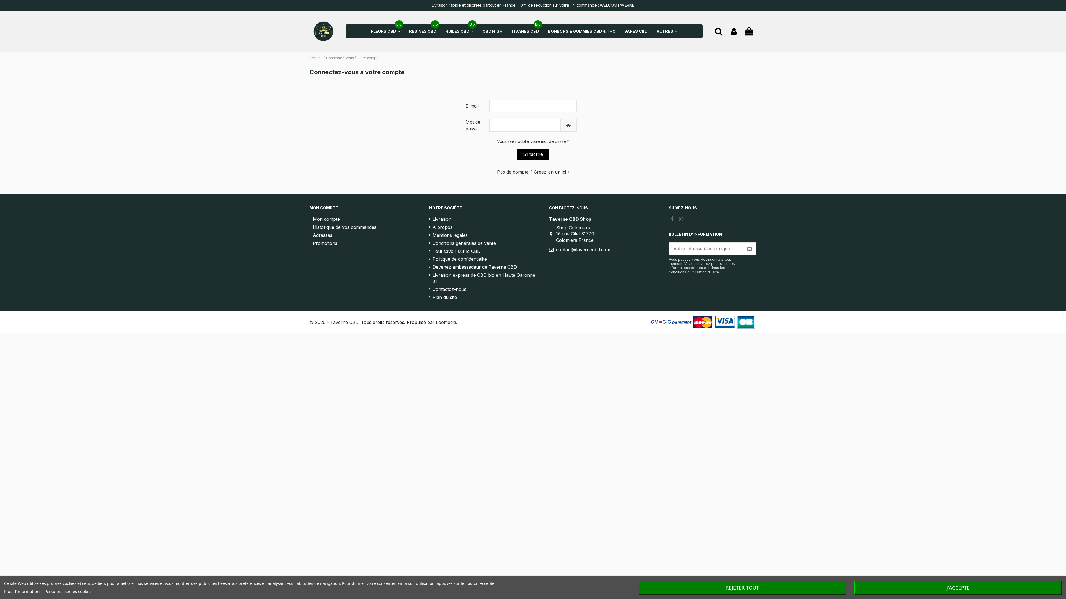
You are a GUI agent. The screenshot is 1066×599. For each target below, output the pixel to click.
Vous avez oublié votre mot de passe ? (533, 141)
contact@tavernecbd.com (583, 249)
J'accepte (958, 587)
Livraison (442, 219)
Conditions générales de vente (464, 243)
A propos (442, 227)
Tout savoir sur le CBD (457, 251)
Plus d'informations (22, 591)
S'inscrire (533, 154)
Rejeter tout (742, 587)
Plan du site (445, 297)
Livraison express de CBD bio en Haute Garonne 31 (484, 278)
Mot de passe (473, 125)
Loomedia (446, 322)
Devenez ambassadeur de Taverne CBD (475, 267)
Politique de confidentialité (460, 259)
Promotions (325, 243)
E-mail (472, 106)
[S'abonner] (749, 249)
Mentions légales (450, 235)
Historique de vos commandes (344, 227)
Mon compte (326, 219)
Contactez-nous (449, 289)
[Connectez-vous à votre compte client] (733, 31)
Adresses (322, 235)
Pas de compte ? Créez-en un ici (532, 172)
